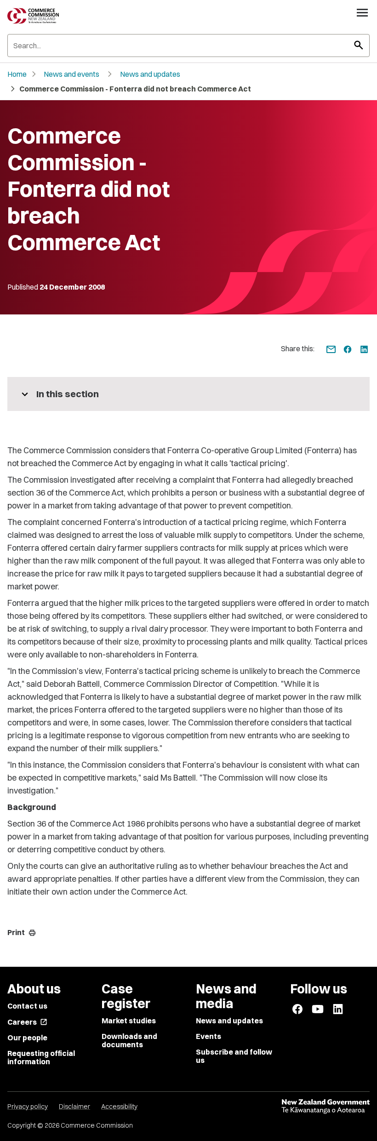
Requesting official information (41, 1057)
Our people (27, 1037)
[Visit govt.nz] (325, 1106)
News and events (71, 74)
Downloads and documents (129, 1040)
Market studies (129, 1020)
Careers (27, 1022)
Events (208, 1036)
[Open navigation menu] (362, 12)
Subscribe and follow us (234, 1056)
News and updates (150, 74)
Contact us (27, 1005)
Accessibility (119, 1106)
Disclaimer (74, 1106)
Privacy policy (27, 1106)
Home (17, 74)
